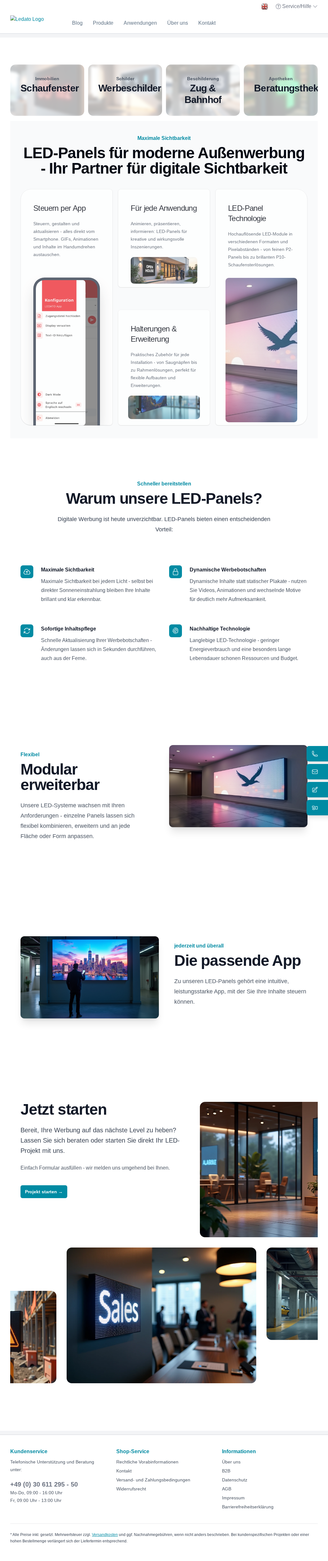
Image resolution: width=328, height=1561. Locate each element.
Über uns (177, 23)
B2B (226, 1470)
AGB (226, 1488)
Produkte (103, 23)
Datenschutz (234, 1479)
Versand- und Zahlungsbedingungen (153, 1479)
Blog (77, 23)
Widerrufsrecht (131, 1488)
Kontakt (207, 23)
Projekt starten (44, 1191)
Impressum (233, 1497)
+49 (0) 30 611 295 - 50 (44, 1484)
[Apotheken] (281, 90)
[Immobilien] (47, 90)
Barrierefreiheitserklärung (248, 1506)
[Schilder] (125, 90)
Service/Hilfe (297, 7)
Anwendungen (140, 23)
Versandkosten (105, 1534)
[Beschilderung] (203, 90)
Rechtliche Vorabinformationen (147, 1461)
